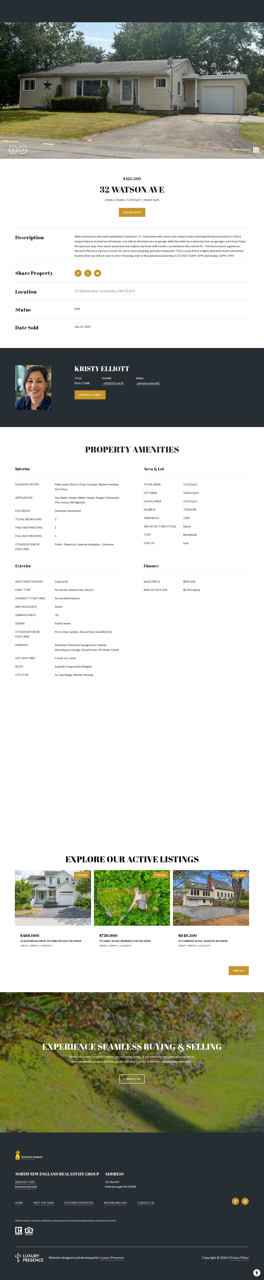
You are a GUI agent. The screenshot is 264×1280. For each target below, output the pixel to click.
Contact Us (146, 1202)
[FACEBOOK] (235, 1201)
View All (238, 970)
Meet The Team (44, 1202)
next (23, 150)
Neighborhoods (115, 1202)
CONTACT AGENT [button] (90, 394)
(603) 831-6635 (114, 383)
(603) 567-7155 (25, 1182)
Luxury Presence (112, 1258)
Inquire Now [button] (132, 212)
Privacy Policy (239, 1258)
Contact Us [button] (132, 1078)
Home (19, 1202)
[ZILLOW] (245, 1201)
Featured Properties (78, 1202)
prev (13, 150)
